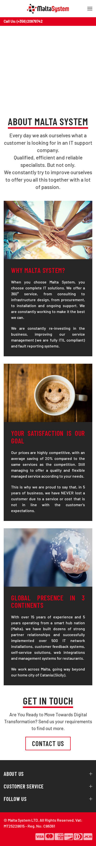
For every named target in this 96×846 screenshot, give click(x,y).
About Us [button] (14, 773)
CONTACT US (48, 743)
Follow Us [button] (15, 799)
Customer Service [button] (24, 786)
